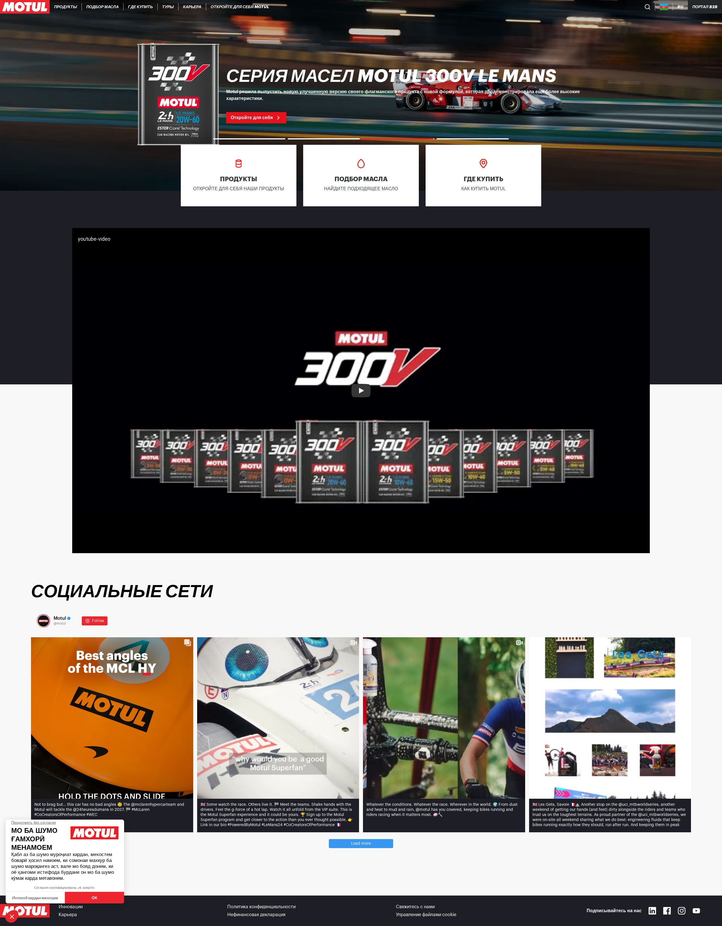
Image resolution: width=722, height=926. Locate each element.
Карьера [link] (68, 914)
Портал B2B (704, 7)
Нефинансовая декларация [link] (256, 914)
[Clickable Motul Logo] (25, 7)
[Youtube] (696, 911)
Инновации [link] (71, 907)
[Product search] (647, 7)
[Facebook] (667, 911)
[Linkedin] (652, 911)
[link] (168, 7)
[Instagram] (682, 911)
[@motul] (43, 621)
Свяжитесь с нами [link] (415, 907)
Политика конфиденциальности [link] (261, 907)
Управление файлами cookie (426, 914)
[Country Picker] (664, 7)
